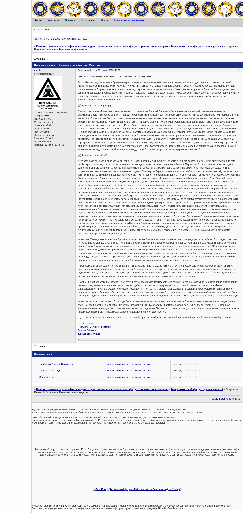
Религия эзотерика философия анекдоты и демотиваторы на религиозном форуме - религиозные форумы (102, 46)
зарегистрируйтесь (75, 38)
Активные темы (42, 29)
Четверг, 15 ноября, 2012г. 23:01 (104, 70)
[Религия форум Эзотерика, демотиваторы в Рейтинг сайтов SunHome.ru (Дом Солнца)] (144, 489)
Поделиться (83, 70)
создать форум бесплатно (226, 398)
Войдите (55, 38)
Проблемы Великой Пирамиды (94, 327)
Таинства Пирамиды (89, 333)
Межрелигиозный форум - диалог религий (197, 46)
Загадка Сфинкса (87, 330)
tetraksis (39, 70)
